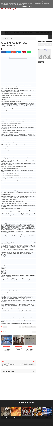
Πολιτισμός (26, 417)
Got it (30, 6)
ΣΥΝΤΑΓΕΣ (27, 32)
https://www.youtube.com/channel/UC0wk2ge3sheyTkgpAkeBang (41, 45)
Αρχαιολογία (6, 417)
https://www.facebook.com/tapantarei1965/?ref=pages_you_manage (48, 45)
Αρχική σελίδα (6, 38)
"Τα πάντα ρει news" (14, 424)
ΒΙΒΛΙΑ (22, 32)
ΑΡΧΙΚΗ (6, 32)
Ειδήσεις (47, 417)
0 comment (23, 48)
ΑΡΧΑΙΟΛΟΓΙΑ (12, 32)
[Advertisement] (26, 21)
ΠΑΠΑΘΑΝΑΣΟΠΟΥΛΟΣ (34, 32)
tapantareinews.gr (48, 424)
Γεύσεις (37, 417)
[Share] (3, 52)
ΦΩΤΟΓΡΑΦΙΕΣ (43, 32)
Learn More (24, 6)
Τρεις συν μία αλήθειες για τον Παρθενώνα (6, 349)
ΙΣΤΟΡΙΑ (17, 32)
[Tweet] (8, 52)
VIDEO (48, 32)
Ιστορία (16, 417)
